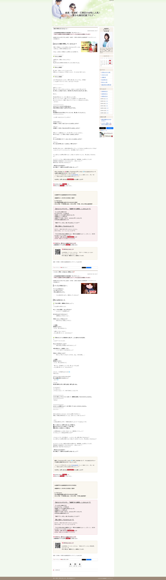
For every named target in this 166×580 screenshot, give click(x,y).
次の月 (80, 565)
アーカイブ (103, 88)
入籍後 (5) (103, 77)
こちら (64, 184)
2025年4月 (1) (104, 93)
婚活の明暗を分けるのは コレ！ (106, 120)
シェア (84, 267)
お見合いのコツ (65, 267)
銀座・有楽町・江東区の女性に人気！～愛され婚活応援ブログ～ (83, 14)
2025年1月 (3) (104, 96)
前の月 (70, 565)
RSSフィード (104, 130)
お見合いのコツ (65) (105, 72)
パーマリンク (57, 267)
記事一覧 (75, 566)
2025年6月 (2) (104, 91)
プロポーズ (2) (104, 74)
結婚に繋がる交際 (65, 559)
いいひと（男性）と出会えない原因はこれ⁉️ (64, 271)
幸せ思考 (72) (104, 79)
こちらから (70, 179)
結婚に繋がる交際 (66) (106, 84)
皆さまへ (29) (104, 82)
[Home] (53, 570)
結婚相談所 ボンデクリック (108, 578)
